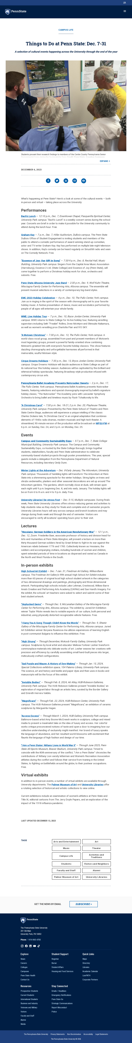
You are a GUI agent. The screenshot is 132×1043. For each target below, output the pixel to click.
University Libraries (92, 784)
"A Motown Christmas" (33, 335)
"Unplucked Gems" (31, 604)
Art (96, 841)
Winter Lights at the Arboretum (38, 470)
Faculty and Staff (66, 870)
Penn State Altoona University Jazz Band (44, 282)
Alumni (96, 870)
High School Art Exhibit (34, 571)
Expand (104, 161)
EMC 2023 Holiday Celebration (38, 297)
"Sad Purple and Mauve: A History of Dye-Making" (48, 663)
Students (66, 864)
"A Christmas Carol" (32, 405)
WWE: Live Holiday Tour (34, 316)
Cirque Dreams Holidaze (34, 360)
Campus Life (66, 30)
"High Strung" (28, 641)
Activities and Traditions (96, 856)
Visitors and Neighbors (96, 864)
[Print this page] (83, 180)
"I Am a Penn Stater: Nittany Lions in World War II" (48, 745)
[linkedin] (66, 181)
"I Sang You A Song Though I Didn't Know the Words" (50, 622)
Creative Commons (95, 157)
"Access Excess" (30, 715)
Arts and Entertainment (66, 841)
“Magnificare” (28, 700)
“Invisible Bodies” (31, 682)
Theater (96, 848)
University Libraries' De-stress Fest (40, 499)
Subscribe (82, 904)
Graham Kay (28, 234)
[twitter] (57, 181)
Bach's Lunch (28, 216)
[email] (74, 181)
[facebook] (48, 181)
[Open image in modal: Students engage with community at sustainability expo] (66, 105)
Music (66, 848)
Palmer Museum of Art (64, 784)
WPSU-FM (101, 423)
